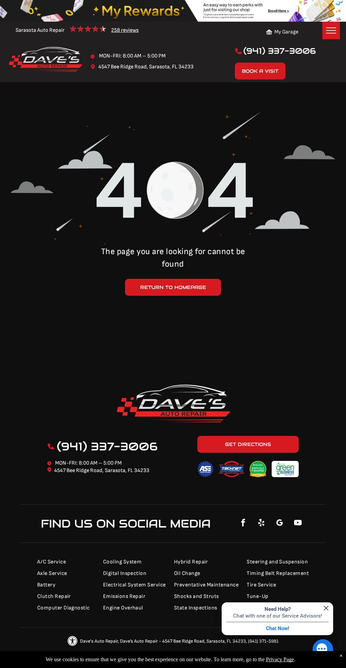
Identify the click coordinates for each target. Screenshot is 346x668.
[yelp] (261, 524)
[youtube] (298, 524)
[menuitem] (66, 562)
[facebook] (243, 524)
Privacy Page (280, 659)
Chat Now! (277, 628)
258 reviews (125, 30)
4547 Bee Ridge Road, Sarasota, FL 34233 (101, 470)
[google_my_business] (280, 524)
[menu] (331, 30)
